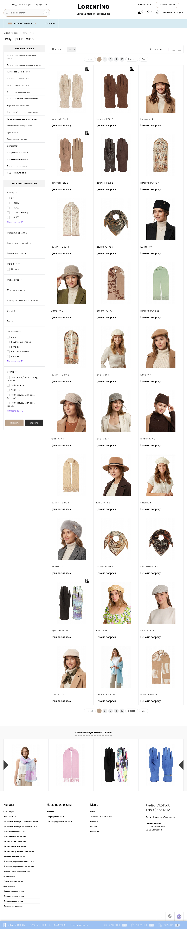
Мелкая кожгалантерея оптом (20, 126)
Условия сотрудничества (101, 816)
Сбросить (34, 423)
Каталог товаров (23, 23)
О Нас (92, 811)
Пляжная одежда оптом (17, 159)
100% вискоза (17, 385)
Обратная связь (16, 925)
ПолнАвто (16, 269)
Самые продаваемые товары (93, 732)
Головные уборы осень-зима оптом (22, 112)
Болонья (15, 347)
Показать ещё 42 (15, 411)
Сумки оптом (13, 132)
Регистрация (25, 4)
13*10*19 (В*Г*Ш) (19, 212)
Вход (14, 4)
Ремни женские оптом (17, 139)
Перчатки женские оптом (18, 85)
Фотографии (9, 811)
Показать (14, 423)
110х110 (15, 203)
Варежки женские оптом (18, 105)
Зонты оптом (13, 146)
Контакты (50, 23)
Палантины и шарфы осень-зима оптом (21, 56)
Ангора (14, 337)
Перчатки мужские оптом (18, 92)
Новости (94, 821)
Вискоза (15, 356)
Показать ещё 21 (15, 361)
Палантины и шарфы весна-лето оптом (24, 65)
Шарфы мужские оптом (17, 153)
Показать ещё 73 (15, 222)
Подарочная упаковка (16, 173)
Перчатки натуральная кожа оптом (22, 99)
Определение (41, 5)
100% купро (16, 390)
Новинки (50, 811)
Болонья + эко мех (20, 351)
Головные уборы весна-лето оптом (22, 119)
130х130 (15, 217)
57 (12, 198)
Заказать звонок (167, 5)
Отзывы (93, 826)
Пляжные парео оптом (17, 166)
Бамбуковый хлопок (21, 342)
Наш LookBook (10, 816)
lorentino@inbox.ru (164, 817)
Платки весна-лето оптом (18, 78)
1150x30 (15, 208)
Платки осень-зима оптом (18, 72)
